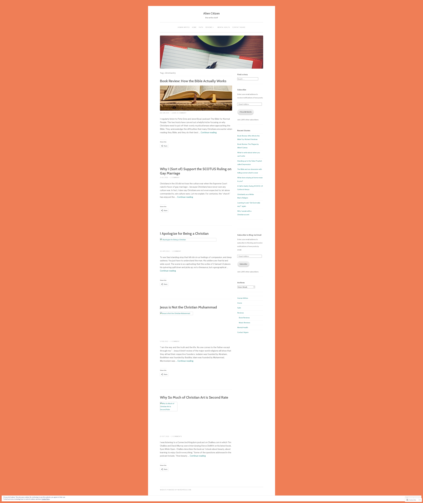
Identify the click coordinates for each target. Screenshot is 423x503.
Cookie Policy (46, 499)
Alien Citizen (211, 13)
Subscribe (241, 90)
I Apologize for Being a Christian (184, 233)
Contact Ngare (238, 27)
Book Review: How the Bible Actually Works (193, 81)
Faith (201, 27)
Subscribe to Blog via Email (249, 235)
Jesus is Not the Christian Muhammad (188, 307)
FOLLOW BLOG (245, 112)
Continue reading (209, 132)
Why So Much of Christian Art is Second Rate (194, 397)
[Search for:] (247, 79)
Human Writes (184, 27)
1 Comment (175, 177)
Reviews (209, 27)
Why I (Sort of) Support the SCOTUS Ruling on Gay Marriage (195, 171)
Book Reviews (244, 318)
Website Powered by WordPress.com (175, 490)
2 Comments (177, 436)
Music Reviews (244, 323)
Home (194, 27)
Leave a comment (179, 113)
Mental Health (224, 27)
